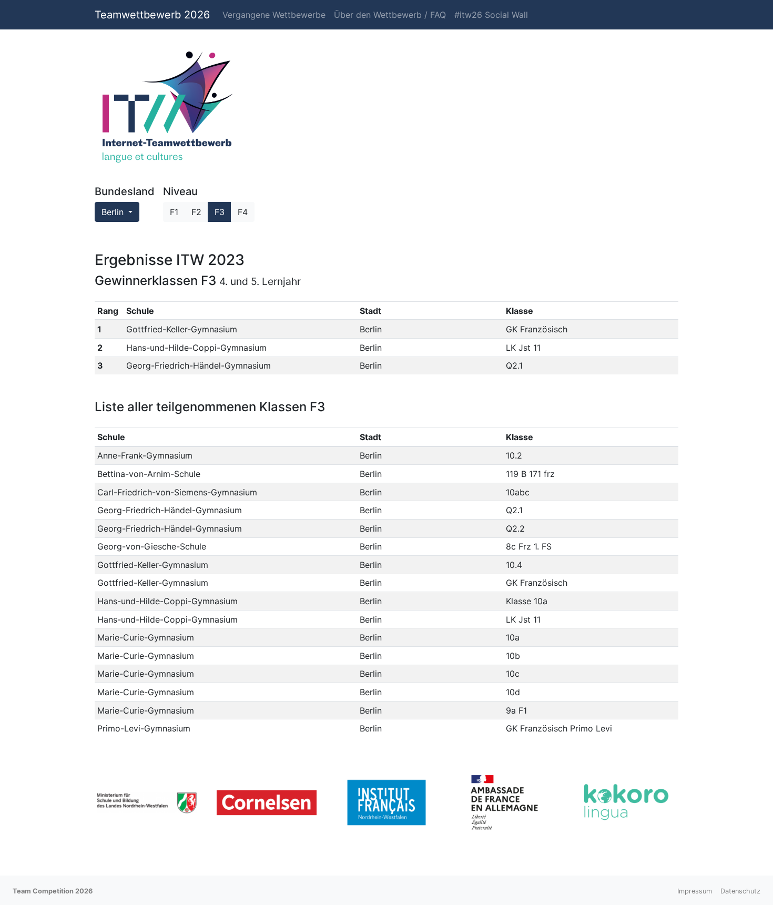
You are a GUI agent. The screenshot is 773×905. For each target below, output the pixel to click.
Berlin (113, 212)
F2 (196, 212)
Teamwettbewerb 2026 (152, 14)
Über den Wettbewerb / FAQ (390, 14)
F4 (243, 212)
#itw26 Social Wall (491, 14)
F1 (174, 212)
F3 (220, 212)
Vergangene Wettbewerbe (274, 14)
